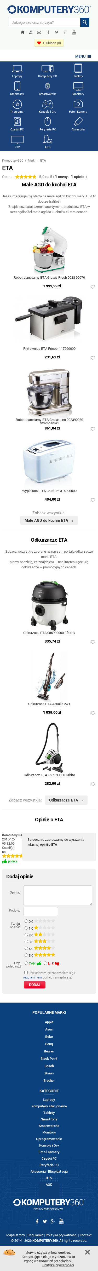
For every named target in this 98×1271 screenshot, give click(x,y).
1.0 (31, 928)
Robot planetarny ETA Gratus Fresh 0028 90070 (49, 278)
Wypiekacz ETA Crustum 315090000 (49, 491)
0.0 (31, 921)
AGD (47, 147)
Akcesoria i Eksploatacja (49, 1171)
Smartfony (17, 94)
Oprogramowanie (49, 1139)
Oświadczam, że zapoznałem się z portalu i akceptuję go (49, 975)
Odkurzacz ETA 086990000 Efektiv (49, 633)
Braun (49, 1073)
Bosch (49, 1066)
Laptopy (17, 76)
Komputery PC (47, 76)
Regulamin (35, 1235)
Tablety (78, 76)
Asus (49, 1029)
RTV (17, 147)
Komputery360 (12, 160)
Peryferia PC (47, 129)
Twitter (56, 32)
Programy (17, 111)
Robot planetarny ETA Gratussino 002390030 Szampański (49, 421)
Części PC (17, 129)
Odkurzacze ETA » (66, 800)
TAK (32, 963)
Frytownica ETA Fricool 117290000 (49, 349)
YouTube (74, 32)
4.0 (31, 948)
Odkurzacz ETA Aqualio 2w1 (49, 704)
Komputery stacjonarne (49, 1106)
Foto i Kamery (78, 111)
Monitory (78, 94)
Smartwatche (47, 94)
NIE (51, 963)
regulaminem (32, 977)
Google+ (65, 32)
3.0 (31, 942)
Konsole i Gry (47, 111)
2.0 (31, 935)
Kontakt (86, 1235)
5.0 (31, 955)
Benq (49, 1044)
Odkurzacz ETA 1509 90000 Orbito (49, 775)
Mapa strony (15, 1235)
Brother (49, 1080)
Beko (49, 1036)
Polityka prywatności (61, 1235)
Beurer (49, 1051)
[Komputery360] (49, 11)
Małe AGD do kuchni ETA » (49, 520)
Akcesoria (78, 129)
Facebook (48, 32)
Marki (32, 160)
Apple (49, 1022)
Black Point (49, 1058)
